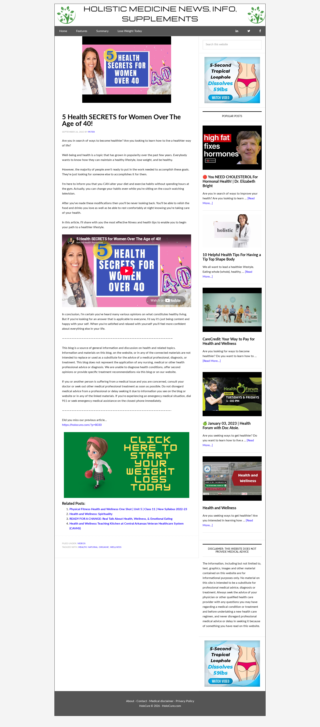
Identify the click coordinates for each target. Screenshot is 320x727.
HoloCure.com (171, 705)
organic (104, 547)
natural (93, 547)
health (82, 547)
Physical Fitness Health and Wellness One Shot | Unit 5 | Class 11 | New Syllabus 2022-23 (128, 509)
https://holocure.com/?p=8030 (82, 424)
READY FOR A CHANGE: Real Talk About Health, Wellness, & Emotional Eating (120, 518)
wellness (115, 547)
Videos (81, 543)
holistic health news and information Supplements (160, 15)
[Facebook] (260, 31)
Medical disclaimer (161, 701)
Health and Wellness (219, 508)
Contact (141, 701)
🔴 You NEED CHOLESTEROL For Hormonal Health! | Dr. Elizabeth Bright (230, 181)
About (130, 701)
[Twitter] (249, 31)
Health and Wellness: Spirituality (90, 514)
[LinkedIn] (237, 31)
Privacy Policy (185, 701)
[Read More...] (212, 360)
